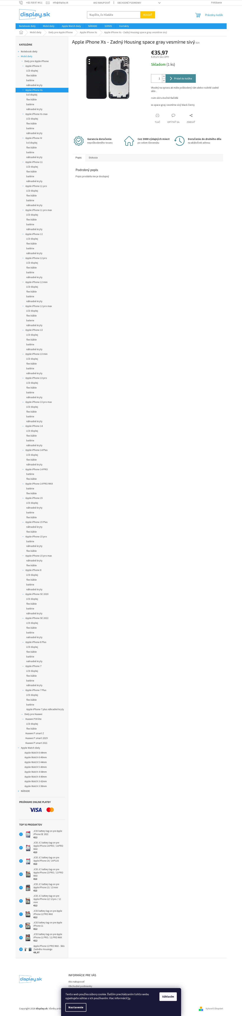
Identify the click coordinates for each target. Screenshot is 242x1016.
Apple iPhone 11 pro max (38, 210)
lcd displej (31, 95)
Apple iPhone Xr (33, 138)
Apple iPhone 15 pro (36, 536)
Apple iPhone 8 (33, 570)
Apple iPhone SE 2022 (36, 618)
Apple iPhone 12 (34, 234)
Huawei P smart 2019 (36, 738)
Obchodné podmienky (129, 2)
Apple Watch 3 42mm (36, 781)
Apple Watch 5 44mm (36, 762)
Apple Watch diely (30, 748)
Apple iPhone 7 (33, 666)
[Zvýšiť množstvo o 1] (164, 76)
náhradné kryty (34, 85)
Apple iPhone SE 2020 (36, 594)
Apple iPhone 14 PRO (36, 469)
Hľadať (147, 14)
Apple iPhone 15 (34, 498)
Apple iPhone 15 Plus (36, 522)
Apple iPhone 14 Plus (36, 450)
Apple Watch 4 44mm (36, 772)
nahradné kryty (34, 637)
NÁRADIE (25, 791)
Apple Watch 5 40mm (36, 767)
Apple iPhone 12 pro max (38, 306)
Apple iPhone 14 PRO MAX (39, 484)
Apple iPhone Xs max (36, 114)
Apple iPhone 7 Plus (35, 690)
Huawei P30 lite (33, 719)
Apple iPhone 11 (34, 162)
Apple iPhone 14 (34, 426)
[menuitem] (27, 26)
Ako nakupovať (101, 2)
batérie (30, 80)
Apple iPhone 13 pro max (38, 402)
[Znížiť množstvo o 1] (164, 80)
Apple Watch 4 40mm (36, 777)
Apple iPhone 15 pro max (38, 556)
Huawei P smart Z (34, 733)
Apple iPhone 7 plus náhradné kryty (45, 709)
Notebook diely (29, 51)
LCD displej (32, 71)
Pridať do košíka (183, 78)
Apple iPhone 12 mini (36, 282)
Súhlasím (168, 997)
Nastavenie (75, 1007)
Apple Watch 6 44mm (36, 753)
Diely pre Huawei (33, 714)
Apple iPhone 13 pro (36, 378)
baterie (30, 320)
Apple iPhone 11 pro (36, 186)
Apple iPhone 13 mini (36, 354)
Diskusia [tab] (93, 157)
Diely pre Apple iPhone (37, 61)
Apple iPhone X (33, 66)
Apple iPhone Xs (34, 90)
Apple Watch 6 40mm (36, 757)
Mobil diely (26, 56)
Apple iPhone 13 (34, 330)
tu (129, 998)
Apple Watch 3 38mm (36, 786)
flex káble (31, 75)
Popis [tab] (79, 157)
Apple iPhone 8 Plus (35, 642)
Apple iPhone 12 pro (36, 258)
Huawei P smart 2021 (36, 743)
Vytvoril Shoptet (214, 1008)
